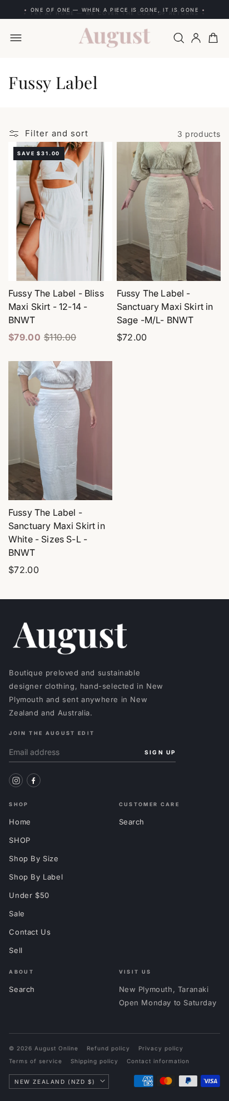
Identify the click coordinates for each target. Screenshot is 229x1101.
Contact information (158, 1061)
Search (132, 821)
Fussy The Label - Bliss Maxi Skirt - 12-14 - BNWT (56, 306)
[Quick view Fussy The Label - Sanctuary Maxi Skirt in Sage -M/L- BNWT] (215, 168)
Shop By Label (36, 876)
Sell (15, 950)
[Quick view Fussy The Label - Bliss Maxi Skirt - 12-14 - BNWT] (106, 168)
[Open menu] (16, 38)
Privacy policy (160, 1048)
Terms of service (35, 1061)
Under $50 (29, 895)
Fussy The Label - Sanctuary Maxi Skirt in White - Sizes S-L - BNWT (56, 532)
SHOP (19, 840)
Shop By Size (33, 858)
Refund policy (108, 1048)
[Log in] (196, 38)
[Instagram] (16, 780)
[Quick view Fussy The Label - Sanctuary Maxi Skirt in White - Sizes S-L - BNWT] (106, 387)
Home (20, 821)
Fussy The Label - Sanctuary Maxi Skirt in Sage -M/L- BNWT (165, 306)
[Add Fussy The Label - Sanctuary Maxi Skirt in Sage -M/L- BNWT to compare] (215, 184)
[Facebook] (34, 780)
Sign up (160, 752)
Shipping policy (94, 1061)
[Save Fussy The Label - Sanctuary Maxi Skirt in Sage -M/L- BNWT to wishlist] (215, 153)
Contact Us (30, 931)
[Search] (179, 38)
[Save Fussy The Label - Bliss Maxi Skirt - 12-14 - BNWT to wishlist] (106, 153)
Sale (16, 913)
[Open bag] (213, 38)
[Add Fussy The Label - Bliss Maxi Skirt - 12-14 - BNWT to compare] (106, 184)
